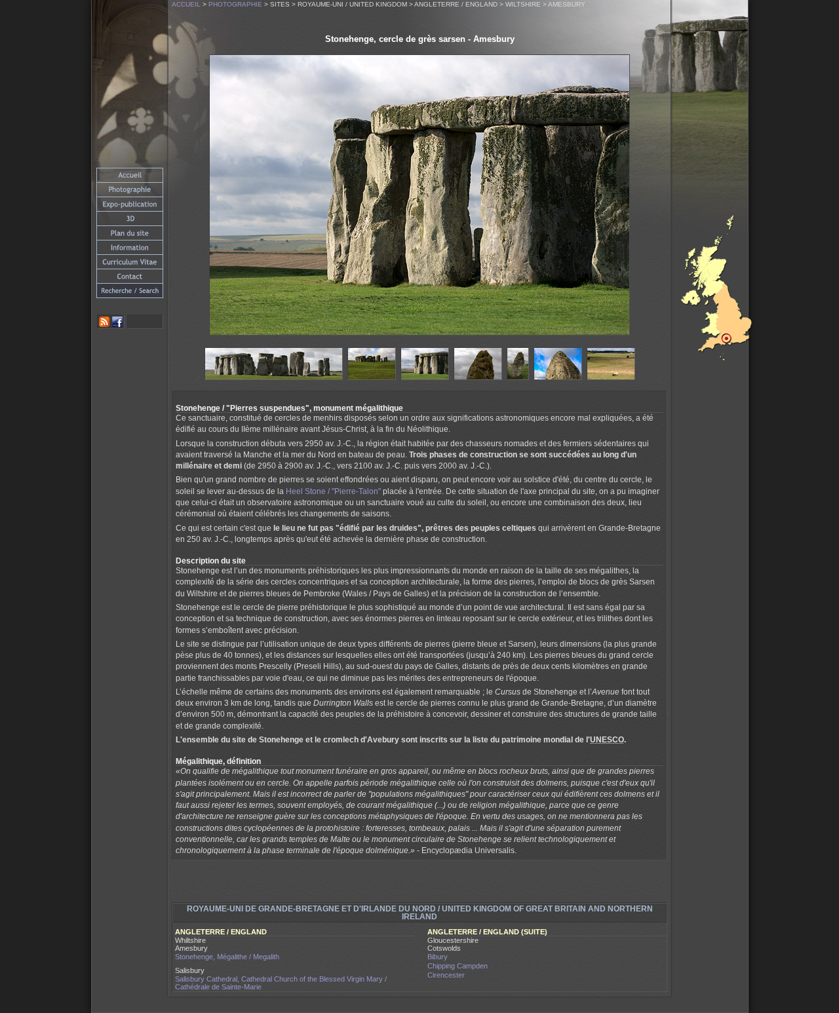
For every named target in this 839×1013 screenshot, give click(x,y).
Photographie (235, 4)
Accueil (186, 4)
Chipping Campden (457, 966)
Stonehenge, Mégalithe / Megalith (227, 957)
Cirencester (446, 975)
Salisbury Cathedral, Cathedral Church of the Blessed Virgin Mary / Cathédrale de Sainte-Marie (281, 983)
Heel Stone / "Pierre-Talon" (333, 491)
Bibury (437, 957)
